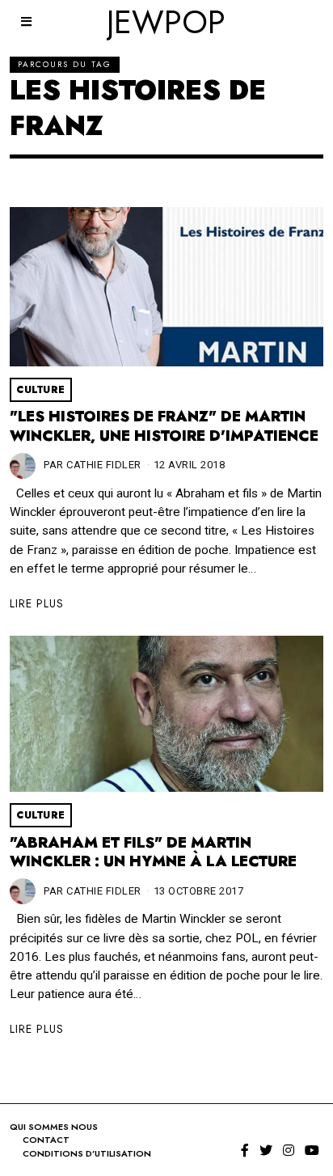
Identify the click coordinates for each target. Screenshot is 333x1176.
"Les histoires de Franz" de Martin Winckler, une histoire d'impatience (164, 426)
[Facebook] (245, 1150)
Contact (46, 1139)
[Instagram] (288, 1150)
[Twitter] (265, 1150)
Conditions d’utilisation (87, 1153)
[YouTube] (312, 1150)
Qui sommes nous (54, 1126)
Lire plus (37, 603)
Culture (40, 390)
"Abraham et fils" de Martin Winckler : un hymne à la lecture (153, 852)
